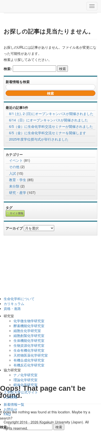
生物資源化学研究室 (28, 345)
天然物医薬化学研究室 (30, 355)
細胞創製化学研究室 (28, 335)
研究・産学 (17, 192)
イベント (16, 160)
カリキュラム (14, 303)
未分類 (14, 186)
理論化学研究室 (25, 379)
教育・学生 (17, 179)
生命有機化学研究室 (28, 350)
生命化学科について (19, 298)
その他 (14, 166)
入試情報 (10, 396)
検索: (8, 68)
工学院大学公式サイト (21, 392)
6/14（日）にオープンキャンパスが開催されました (48, 119)
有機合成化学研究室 (28, 360)
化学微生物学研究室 (28, 320)
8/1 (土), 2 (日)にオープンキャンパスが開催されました (51, 113)
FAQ (7, 414)
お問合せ (10, 409)
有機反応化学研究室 (28, 364)
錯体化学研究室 (25, 384)
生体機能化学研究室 (28, 340)
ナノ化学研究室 (25, 374)
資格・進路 (12, 308)
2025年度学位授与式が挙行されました (38, 139)
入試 (12, 173)
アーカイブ (14, 228)
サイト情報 (16, 213)
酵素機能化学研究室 (28, 325)
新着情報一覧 (14, 404)
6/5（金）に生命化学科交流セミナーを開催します (47, 132)
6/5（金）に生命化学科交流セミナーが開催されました (51, 126)
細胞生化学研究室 (27, 330)
